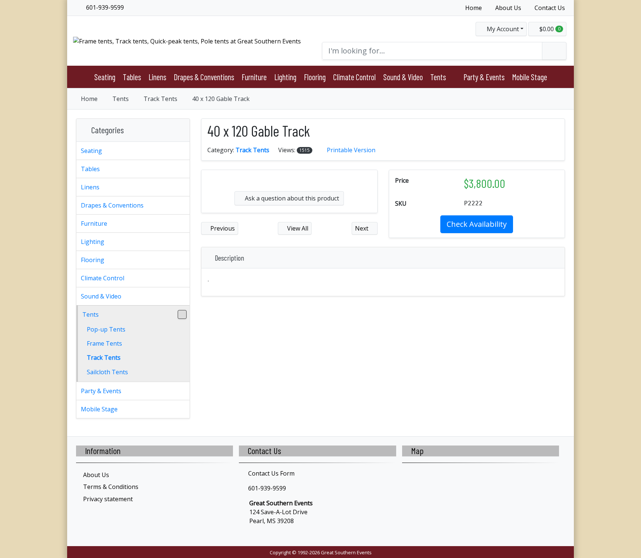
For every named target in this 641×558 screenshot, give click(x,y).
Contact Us (550, 8)
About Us (508, 8)
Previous (222, 228)
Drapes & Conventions (204, 77)
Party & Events (483, 77)
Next (362, 228)
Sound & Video (403, 77)
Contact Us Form (271, 473)
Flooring (315, 77)
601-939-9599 (104, 7)
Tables (132, 77)
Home (473, 8)
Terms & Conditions (110, 487)
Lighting (285, 77)
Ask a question (291, 198)
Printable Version (351, 150)
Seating (104, 77)
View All (297, 228)
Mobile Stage (529, 77)
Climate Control (354, 77)
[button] (501, 29)
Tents (438, 77)
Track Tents (160, 99)
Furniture (254, 77)
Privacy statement (108, 499)
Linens (157, 77)
